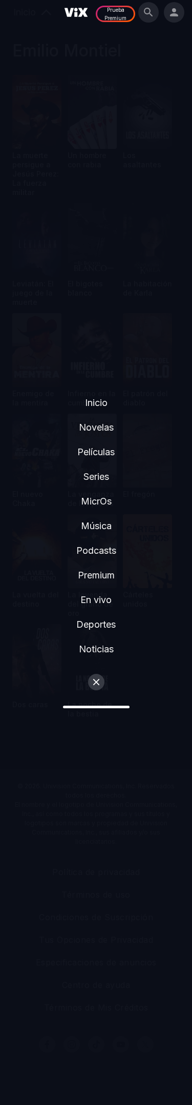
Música (96, 525)
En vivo (96, 599)
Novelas (96, 427)
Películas (96, 452)
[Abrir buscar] (148, 12)
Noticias (96, 649)
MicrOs (96, 501)
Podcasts (96, 550)
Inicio (96, 402)
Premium (96, 575)
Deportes (96, 624)
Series (96, 476)
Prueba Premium (115, 14)
